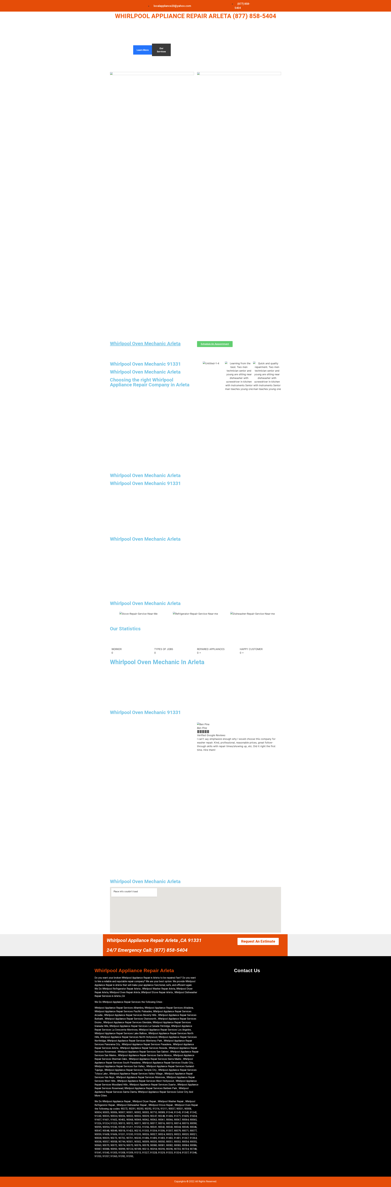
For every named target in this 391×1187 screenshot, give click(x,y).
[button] (200, 737)
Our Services (161, 50)
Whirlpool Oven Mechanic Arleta (145, 343)
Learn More (143, 50)
